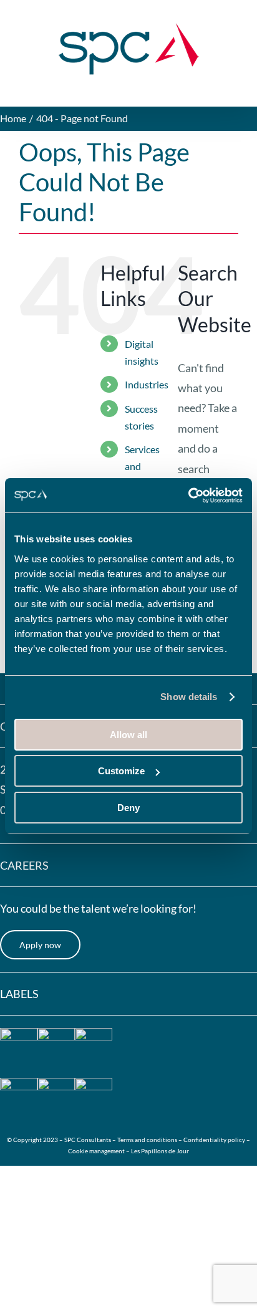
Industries (146, 384)
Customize (121, 771)
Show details (188, 696)
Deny (128, 807)
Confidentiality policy (214, 1139)
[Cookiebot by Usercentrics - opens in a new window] (188, 495)
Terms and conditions (147, 1139)
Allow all (128, 734)
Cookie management (96, 1151)
